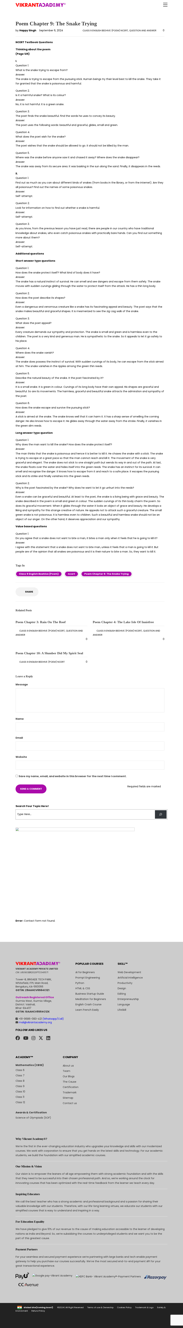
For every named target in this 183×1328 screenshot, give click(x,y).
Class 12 (20, 1102)
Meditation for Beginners (90, 999)
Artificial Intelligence (130, 977)
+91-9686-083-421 (41, 1019)
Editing (122, 994)
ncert (71, 574)
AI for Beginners (85, 972)
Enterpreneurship (128, 999)
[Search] (161, 814)
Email (19, 738)
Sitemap (68, 1098)
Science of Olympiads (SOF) (33, 1117)
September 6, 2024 (51, 30)
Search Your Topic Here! (32, 806)
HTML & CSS (82, 988)
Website (21, 757)
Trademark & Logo (144, 1307)
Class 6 (20, 1070)
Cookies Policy (124, 1307)
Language (124, 1004)
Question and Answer (142, 30)
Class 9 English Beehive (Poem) (39, 574)
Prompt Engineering (87, 977)
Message (22, 684)
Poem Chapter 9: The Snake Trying (106, 574)
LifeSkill (122, 1010)
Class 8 (20, 1081)
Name (20, 719)
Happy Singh (28, 30)
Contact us (70, 1103)
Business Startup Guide (89, 994)
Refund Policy (38, 1310)
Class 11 (20, 1097)
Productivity (125, 983)
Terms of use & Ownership (100, 1307)
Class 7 (20, 1075)
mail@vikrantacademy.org (35, 1022)
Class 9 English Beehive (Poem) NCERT (105, 30)
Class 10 (20, 1091)
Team (66, 1071)
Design (122, 988)
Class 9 (20, 1086)
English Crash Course (88, 1004)
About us (68, 1065)
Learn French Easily (87, 1010)
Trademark (69, 1092)
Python (79, 983)
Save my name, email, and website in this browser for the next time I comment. (73, 776)
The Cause (69, 1082)
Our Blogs (69, 1076)
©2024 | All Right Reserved (70, 1307)
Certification (70, 1087)
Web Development (129, 972)
